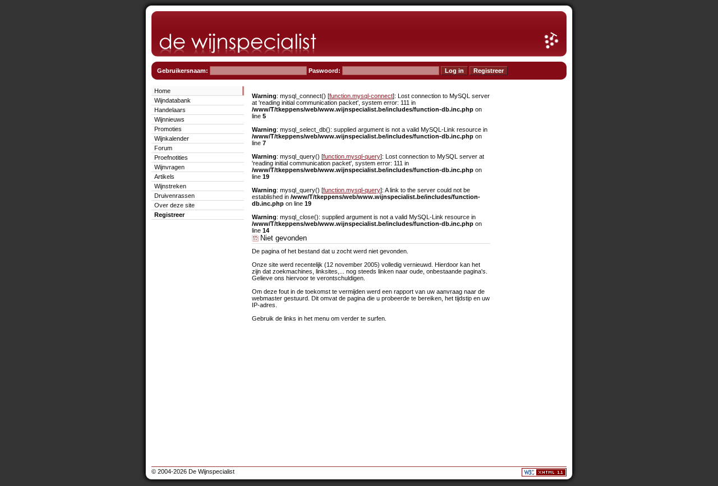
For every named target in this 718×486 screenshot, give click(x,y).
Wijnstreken (170, 186)
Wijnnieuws (169, 119)
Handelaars (170, 110)
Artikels (164, 176)
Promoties (168, 129)
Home (162, 90)
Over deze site (174, 205)
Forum (163, 148)
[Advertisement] (533, 253)
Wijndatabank (172, 100)
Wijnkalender (171, 138)
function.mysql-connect (361, 95)
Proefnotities (171, 157)
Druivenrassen (174, 195)
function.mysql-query (351, 156)
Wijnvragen (169, 167)
